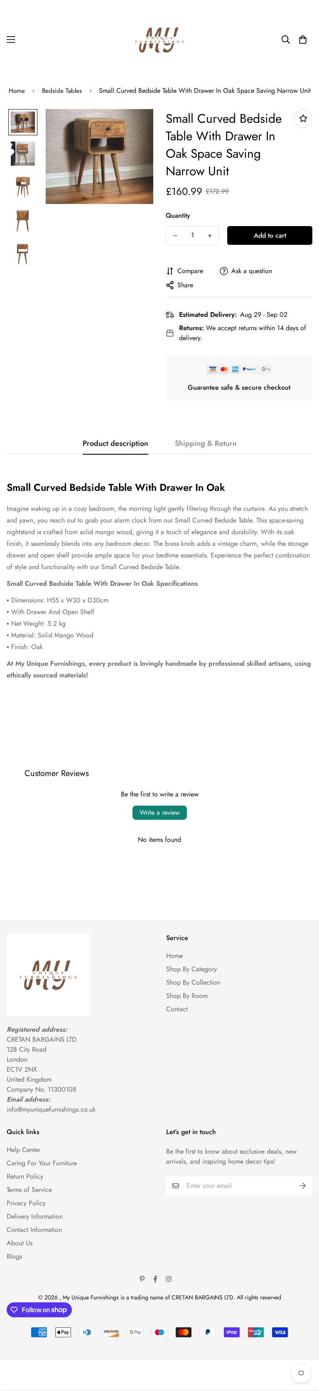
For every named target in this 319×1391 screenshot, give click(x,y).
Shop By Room (187, 995)
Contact (177, 1009)
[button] (302, 39)
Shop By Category (191, 969)
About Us (19, 1243)
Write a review (160, 812)
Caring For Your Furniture (42, 1163)
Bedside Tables (62, 90)
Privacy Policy (26, 1203)
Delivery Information (35, 1216)
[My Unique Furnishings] (159, 39)
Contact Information (34, 1229)
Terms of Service (29, 1189)
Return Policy (25, 1176)
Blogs (14, 1256)
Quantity (178, 215)
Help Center (23, 1150)
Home (17, 90)
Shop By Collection (193, 982)
